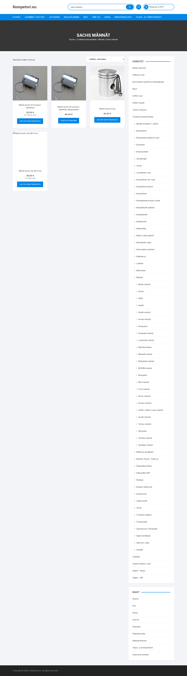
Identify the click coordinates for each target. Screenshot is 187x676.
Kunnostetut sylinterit (145, 249)
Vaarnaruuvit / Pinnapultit (146, 529)
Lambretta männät (146, 340)
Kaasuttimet (141, 193)
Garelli (140, 305)
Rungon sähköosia (144, 487)
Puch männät (143, 389)
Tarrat (138, 508)
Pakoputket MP (143, 473)
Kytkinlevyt (141, 256)
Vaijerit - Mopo (138, 570)
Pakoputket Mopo (144, 466)
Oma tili (96, 17)
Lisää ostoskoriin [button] (69, 121)
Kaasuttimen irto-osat (145, 179)
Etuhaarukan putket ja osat (147, 137)
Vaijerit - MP (137, 577)
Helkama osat (138, 75)
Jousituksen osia (143, 172)
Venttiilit (139, 550)
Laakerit (139, 263)
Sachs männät (144, 396)
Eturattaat (140, 144)
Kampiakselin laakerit (145, 207)
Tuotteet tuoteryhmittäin (87, 39)
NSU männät (143, 382)
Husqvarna (142, 326)
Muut (134, 89)
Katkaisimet (141, 221)
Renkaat (139, 480)
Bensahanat (141, 131)
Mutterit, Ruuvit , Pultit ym (147, 459)
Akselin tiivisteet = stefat (147, 124)
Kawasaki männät (145, 333)
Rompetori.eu (25, 7)
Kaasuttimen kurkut (144, 186)
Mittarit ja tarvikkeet (144, 452)
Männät (101, 39)
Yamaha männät (145, 438)
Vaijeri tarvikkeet (143, 536)
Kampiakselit (141, 214)
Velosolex (142, 431)
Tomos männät (144, 424)
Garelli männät (144, 312)
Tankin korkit (141, 501)
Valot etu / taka (142, 543)
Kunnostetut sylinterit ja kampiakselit (148, 82)
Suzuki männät (144, 417)
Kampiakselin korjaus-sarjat (148, 200)
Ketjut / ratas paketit (145, 235)
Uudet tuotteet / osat (141, 563)
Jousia (139, 165)
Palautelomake (71, 17)
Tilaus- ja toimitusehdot (149, 17)
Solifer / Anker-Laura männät (150, 410)
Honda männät (144, 319)
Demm (141, 291)
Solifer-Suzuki (138, 103)
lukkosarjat (141, 270)
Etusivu (16, 17)
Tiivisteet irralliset (143, 515)
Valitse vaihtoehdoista (30, 121)
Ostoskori (54, 17)
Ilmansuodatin (142, 151)
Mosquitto (142, 375)
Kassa (107, 17)
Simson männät (144, 403)
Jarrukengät (141, 158)
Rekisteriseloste (123, 17)
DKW (140, 298)
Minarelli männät (145, 354)
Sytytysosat (141, 494)
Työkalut (136, 557)
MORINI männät (145, 368)
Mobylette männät (146, 361)
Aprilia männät (144, 284)
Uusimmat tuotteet (35, 17)
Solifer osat (137, 96)
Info (86, 17)
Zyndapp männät (145, 445)
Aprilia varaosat (139, 68)
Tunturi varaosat (139, 110)
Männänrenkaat (145, 347)
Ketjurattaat (141, 228)
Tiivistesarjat (141, 522)
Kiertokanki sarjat (143, 242)
